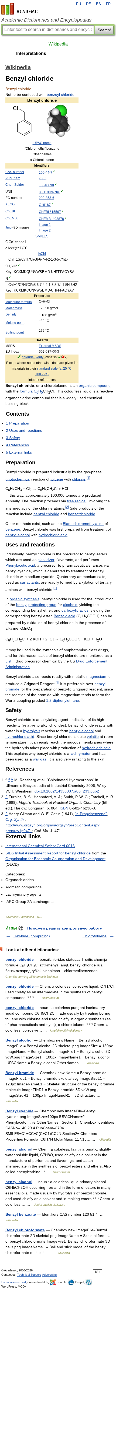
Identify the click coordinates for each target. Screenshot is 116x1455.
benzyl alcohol (17, 535)
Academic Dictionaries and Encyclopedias (46, 20)
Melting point (14, 323)
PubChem (12, 178)
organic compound (95, 385)
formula (26, 391)
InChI (42, 254)
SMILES (42, 236)
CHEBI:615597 (50, 212)
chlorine (79, 479)
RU (78, 4)
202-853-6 (46, 198)
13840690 (46, 185)
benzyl (21, 604)
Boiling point (14, 332)
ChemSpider (14, 185)
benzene (12, 529)
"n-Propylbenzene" (91, 814)
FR (108, 4)
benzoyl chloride (60, 94)
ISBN (64, 808)
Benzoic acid (64, 616)
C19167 (45, 205)
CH (38, 391)
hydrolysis (31, 731)
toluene (56, 479)
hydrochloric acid (53, 535)
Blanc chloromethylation (83, 523)
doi (37, 791)
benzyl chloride (19, 959)
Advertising (49, 1274)
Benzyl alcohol (19, 1040)
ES (98, 4)
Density (10, 314)
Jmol (8, 227)
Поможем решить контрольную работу (64, 928)
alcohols (70, 604)
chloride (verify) (33, 357)
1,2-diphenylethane (62, 700)
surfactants (29, 582)
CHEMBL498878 (51, 219)
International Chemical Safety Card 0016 (40, 846)
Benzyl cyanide (19, 1111)
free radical (76, 501)
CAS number (14, 172)
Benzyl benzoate (20, 1214)
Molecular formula (18, 302)
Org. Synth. (15, 819)
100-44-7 (45, 172)
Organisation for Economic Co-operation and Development (55, 859)
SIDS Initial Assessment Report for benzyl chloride (48, 853)
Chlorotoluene (95, 936)
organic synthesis (24, 599)
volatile (93, 736)
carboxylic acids (75, 610)
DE (88, 4)
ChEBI (10, 211)
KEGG (10, 204)
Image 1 (45, 225)
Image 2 (45, 230)
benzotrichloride (81, 514)
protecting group (42, 604)
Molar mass (13, 308)
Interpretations (31, 53)
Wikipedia (58, 44)
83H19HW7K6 (49, 192)
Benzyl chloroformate (25, 1230)
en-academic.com (20, 9)
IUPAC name (42, 143)
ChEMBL (12, 218)
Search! (104, 30)
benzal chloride (46, 514)
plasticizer (45, 560)
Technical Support (29, 1274)
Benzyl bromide (19, 1073)
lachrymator (80, 753)
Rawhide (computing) (31, 936)
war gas (39, 759)
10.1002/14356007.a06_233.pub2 (70, 791)
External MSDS (50, 346)
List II (10, 661)
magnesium (96, 676)
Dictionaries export (13, 1282)
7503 (42, 178)
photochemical (17, 479)
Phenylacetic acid (20, 565)
